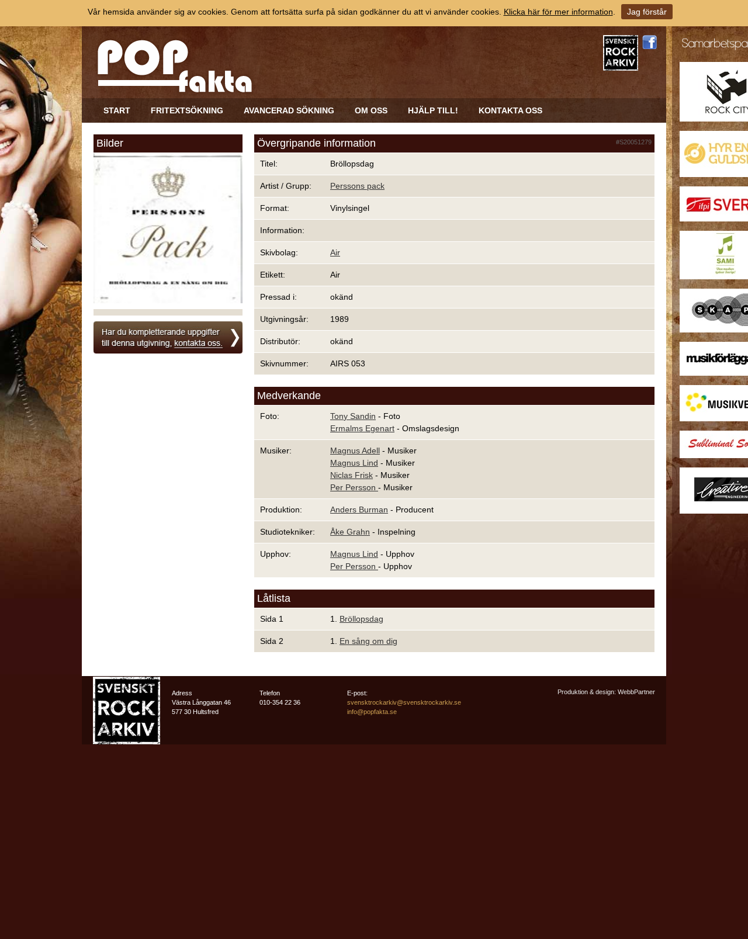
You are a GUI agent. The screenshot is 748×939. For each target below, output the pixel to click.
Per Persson (354, 487)
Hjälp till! (433, 110)
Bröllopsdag (361, 618)
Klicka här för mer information (558, 11)
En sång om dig (368, 641)
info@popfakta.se (372, 711)
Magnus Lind (354, 462)
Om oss (371, 110)
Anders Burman (359, 509)
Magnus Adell (355, 450)
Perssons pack (357, 185)
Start (116, 110)
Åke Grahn (350, 531)
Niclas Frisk (351, 475)
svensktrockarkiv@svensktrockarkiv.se (404, 702)
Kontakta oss (510, 110)
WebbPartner (636, 691)
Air (335, 252)
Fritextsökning (187, 110)
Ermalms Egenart (362, 428)
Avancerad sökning (289, 110)
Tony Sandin (353, 416)
